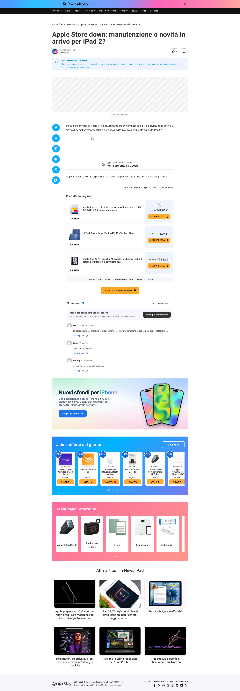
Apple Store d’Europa (102, 125)
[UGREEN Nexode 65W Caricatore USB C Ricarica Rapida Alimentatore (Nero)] (155, 459)
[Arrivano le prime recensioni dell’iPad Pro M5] (120, 641)
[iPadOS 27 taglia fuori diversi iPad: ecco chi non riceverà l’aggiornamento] (120, 594)
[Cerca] (59, 4)
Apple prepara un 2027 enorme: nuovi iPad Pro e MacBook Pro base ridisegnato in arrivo (74, 615)
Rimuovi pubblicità (120, 115)
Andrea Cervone (67, 50)
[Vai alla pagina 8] (127, 490)
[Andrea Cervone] (55, 51)
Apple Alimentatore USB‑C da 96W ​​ (177, 472)
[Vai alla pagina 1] (109, 490)
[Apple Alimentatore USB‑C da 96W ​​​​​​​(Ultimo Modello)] (177, 459)
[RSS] (186, 685)
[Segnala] (87, 336)
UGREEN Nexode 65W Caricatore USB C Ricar (155, 472)
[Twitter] (159, 685)
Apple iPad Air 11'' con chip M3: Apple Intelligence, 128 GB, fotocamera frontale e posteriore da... (112, 260)
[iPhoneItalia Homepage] (75, 3)
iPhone (56, 10)
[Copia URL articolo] (56, 180)
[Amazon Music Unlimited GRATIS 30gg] (65, 459)
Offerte (154, 10)
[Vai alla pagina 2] (112, 490)
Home (55, 24)
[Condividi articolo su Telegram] (56, 159)
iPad (67, 10)
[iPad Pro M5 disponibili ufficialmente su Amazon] (165, 641)
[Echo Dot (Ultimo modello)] (132, 459)
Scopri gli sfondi (70, 413)
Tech (144, 10)
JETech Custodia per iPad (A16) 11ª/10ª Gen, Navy (108, 233)
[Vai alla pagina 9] (130, 490)
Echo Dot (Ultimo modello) (132, 471)
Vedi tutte (173, 444)
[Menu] (54, 4)
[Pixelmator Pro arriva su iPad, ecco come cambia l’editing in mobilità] (74, 641)
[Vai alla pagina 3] (115, 490)
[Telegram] (177, 685)
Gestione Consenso (114, 685)
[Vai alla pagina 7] (125, 490)
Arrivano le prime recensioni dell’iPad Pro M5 (120, 660)
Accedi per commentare (156, 314)
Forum (134, 10)
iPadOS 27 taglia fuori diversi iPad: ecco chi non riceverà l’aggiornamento (120, 615)
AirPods (89, 10)
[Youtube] (163, 685)
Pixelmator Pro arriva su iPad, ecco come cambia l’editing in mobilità (74, 662)
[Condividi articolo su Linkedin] (56, 148)
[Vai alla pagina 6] (122, 490)
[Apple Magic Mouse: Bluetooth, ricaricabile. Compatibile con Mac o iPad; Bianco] (110, 459)
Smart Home (118, 10)
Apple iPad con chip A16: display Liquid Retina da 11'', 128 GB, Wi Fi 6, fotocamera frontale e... (112, 209)
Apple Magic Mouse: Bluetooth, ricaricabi (110, 472)
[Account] (185, 4)
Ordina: (153, 303)
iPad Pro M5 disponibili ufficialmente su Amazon (165, 660)
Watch (102, 10)
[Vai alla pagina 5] (120, 490)
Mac (77, 10)
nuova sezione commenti (79, 67)
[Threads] (172, 685)
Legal (165, 681)
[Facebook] (154, 685)
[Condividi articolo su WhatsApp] (56, 170)
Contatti (157, 681)
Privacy (173, 681)
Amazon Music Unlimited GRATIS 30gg (65, 472)
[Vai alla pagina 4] (117, 490)
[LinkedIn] (181, 685)
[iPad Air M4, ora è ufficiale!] (165, 594)
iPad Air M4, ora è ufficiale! (165, 611)
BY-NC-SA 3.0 (97, 685)
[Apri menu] (89, 4)
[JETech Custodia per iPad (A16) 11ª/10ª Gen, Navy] (74, 235)
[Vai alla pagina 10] (132, 490)
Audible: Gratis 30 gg (88, 471)
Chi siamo (147, 681)
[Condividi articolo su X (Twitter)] (56, 138)
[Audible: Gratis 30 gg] (87, 459)
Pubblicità (183, 681)
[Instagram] (168, 685)
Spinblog (90, 682)
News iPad (72, 24)
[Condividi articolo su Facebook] (56, 127)
